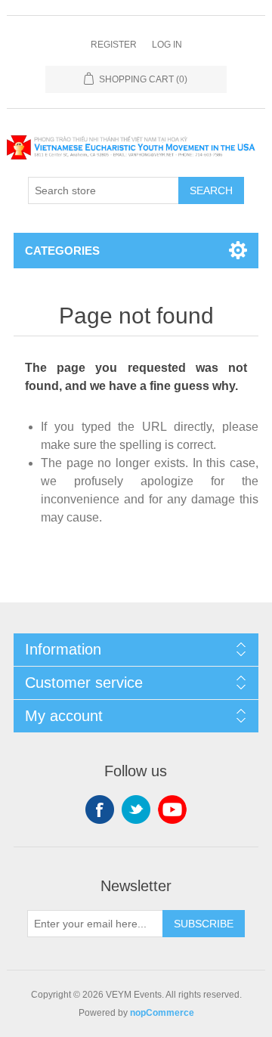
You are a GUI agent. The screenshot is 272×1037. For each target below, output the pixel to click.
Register (114, 44)
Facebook (99, 809)
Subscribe (203, 924)
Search (211, 190)
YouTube (172, 809)
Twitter (136, 809)
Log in (167, 44)
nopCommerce (162, 1013)
